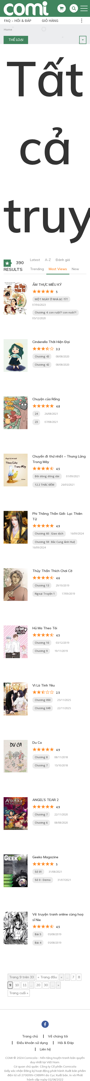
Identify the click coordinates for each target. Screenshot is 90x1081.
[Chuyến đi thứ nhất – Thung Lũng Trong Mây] (16, 470)
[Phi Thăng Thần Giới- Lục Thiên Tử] (16, 527)
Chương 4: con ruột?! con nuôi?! (55, 312)
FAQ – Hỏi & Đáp (17, 20)
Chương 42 (42, 364)
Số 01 (38, 871)
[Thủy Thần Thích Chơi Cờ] (16, 584)
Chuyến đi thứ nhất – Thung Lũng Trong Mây (59, 459)
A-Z (48, 260)
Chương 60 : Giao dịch (49, 533)
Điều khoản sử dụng (32, 1043)
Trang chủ (30, 1036)
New (75, 269)
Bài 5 (38, 934)
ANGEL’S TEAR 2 (45, 800)
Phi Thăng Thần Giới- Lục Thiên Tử (57, 516)
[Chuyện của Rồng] (16, 412)
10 (17, 985)
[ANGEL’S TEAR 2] (16, 813)
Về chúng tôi (58, 1036)
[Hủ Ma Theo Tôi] (16, 641)
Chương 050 (42, 700)
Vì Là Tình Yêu (43, 685)
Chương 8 (41, 757)
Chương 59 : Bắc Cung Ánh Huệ (55, 542)
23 (36, 422)
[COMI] (26, 8)
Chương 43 (42, 356)
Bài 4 (38, 942)
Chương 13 (42, 585)
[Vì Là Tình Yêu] (16, 699)
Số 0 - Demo (43, 880)
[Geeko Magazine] (16, 870)
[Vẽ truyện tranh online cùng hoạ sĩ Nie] (16, 928)
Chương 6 (41, 822)
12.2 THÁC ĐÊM (44, 484)
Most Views (58, 269)
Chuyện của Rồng (46, 399)
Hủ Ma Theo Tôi (44, 628)
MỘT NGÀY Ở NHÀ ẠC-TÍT (51, 299)
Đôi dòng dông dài (47, 476)
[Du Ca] (16, 756)
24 (36, 413)
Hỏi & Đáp (66, 1043)
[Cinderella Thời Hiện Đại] (16, 355)
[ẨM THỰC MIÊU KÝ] (16, 298)
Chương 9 (41, 651)
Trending (37, 269)
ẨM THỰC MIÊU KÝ (47, 284)
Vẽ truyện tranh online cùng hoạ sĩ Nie (58, 917)
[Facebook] (45, 1024)
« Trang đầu (47, 977)
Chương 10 (42, 642)
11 (24, 985)
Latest (35, 260)
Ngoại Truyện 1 (45, 593)
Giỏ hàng (50, 20)
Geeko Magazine (45, 857)
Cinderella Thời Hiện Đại (51, 342)
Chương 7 (41, 765)
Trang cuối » (18, 993)
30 (46, 985)
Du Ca (37, 742)
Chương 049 (42, 708)
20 (38, 985)
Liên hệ (45, 1049)
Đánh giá (63, 260)
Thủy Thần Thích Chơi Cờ (52, 571)
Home (8, 29)
